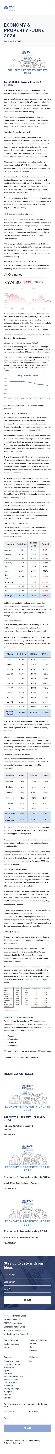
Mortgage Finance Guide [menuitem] (15, 1316)
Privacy (37, 1441)
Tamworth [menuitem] (8, 1386)
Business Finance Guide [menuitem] (14, 1327)
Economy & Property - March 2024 (27, 1177)
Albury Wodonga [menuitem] (11, 1389)
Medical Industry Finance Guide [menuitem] (18, 1334)
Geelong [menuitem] (7, 1398)
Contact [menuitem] (33, 1351)
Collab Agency (18, 1443)
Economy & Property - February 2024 (24, 1118)
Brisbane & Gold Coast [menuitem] (14, 1376)
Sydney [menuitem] (7, 1370)
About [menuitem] (7, 1348)
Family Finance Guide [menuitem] (13, 1319)
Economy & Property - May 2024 (25, 1231)
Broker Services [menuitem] (11, 1344)
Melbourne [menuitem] (9, 1367)
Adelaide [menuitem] (8, 1373)
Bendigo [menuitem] (7, 1395)
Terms (30, 1441)
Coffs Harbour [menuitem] (10, 1383)
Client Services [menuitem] (11, 1340)
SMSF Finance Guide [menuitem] (13, 1323)
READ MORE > (10, 1135)
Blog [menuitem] (31, 1347)
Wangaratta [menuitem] (9, 1392)
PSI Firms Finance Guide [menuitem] (15, 1330)
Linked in (20, 1057)
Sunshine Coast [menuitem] (11, 1379)
